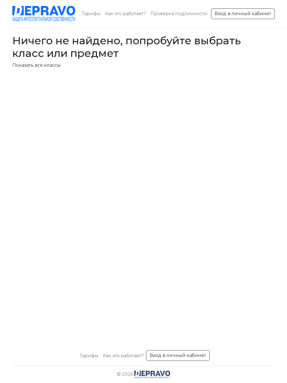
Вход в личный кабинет (243, 13)
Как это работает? (125, 13)
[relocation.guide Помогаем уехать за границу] (43, 13)
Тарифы (91, 13)
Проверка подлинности (179, 13)
